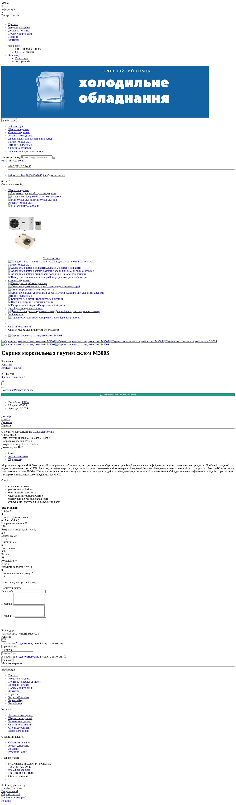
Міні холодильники (45, 199)
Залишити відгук (11, 367)
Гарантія (13, 694)
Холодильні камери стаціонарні (67, 273)
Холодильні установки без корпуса (72, 261)
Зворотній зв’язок (18, 697)
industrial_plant (16, 175)
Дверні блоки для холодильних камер (30, 138)
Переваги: (7, 603)
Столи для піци (38, 283)
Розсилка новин (17, 751)
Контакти (14, 39)
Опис (11, 453)
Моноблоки (32, 205)
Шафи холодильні (18, 129)
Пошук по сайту (11, 157)
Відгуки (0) (15, 459)
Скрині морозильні (19, 147)
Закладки (13, 748)
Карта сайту (15, 700)
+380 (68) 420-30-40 (19, 166)
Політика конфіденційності (24, 681)
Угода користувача (19, 27)
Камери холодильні (19, 141)
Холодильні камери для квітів (63, 267)
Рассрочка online (24, 389)
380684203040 (34, 175)
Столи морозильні (43, 289)
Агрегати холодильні (20, 135)
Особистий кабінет (19, 742)
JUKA (25, 402)
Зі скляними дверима (48, 196)
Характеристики (18, 456)
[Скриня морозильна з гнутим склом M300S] (35, 335)
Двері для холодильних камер (25, 308)
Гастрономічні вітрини (51, 305)
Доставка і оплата (18, 30)
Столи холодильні (19, 132)
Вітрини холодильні (20, 144)
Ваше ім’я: (7, 591)
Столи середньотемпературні (62, 286)
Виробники (15, 703)
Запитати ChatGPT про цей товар (119, 394)
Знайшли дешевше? (13, 377)
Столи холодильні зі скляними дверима (81, 292)
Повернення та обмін (20, 33)
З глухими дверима (45, 193)
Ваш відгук (8, 630)
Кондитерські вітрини (50, 298)
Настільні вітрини (43, 301)
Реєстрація (21, 58)
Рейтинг (6, 636)
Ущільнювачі (15, 314)
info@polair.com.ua (54, 175)
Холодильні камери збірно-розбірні (73, 270)
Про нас (13, 24)
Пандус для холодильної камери (68, 277)
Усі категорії (15, 126)
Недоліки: (7, 615)
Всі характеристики (42, 431)
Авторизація (22, 61)
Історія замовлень (18, 745)
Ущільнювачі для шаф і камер (25, 151)
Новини (13, 36)
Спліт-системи (51, 258)
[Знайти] (54, 158)
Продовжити (9, 646)
